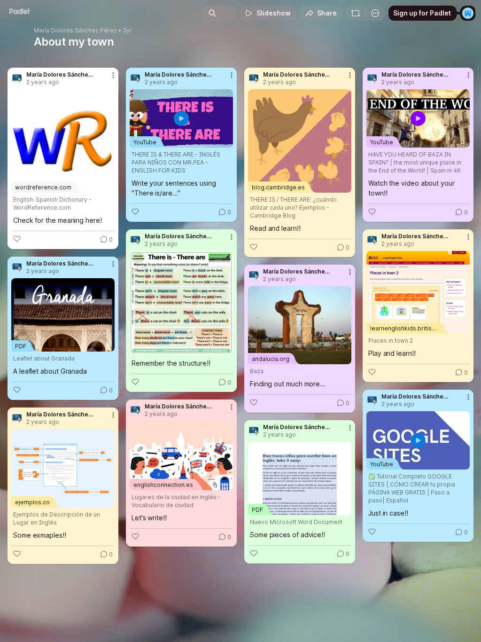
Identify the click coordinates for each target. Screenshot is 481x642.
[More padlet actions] (375, 13)
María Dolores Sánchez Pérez (75, 30)
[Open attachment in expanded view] (181, 302)
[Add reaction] (17, 238)
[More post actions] (107, 79)
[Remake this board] (355, 13)
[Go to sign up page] (467, 13)
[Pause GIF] (225, 346)
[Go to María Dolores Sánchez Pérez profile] (17, 78)
